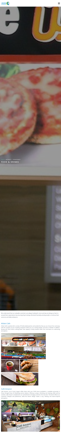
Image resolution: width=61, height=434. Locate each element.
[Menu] (59, 3)
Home (2, 159)
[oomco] (5, 3)
